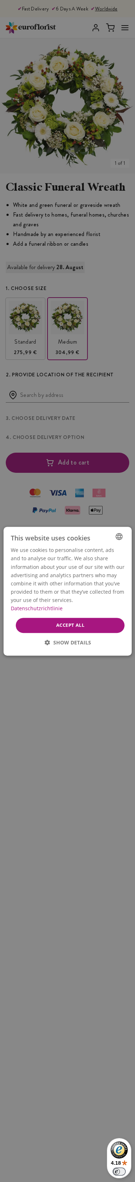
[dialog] (67, 591)
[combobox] (119, 536)
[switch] (119, 1172)
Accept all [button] (70, 625)
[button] (67, 642)
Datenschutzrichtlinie (36, 608)
